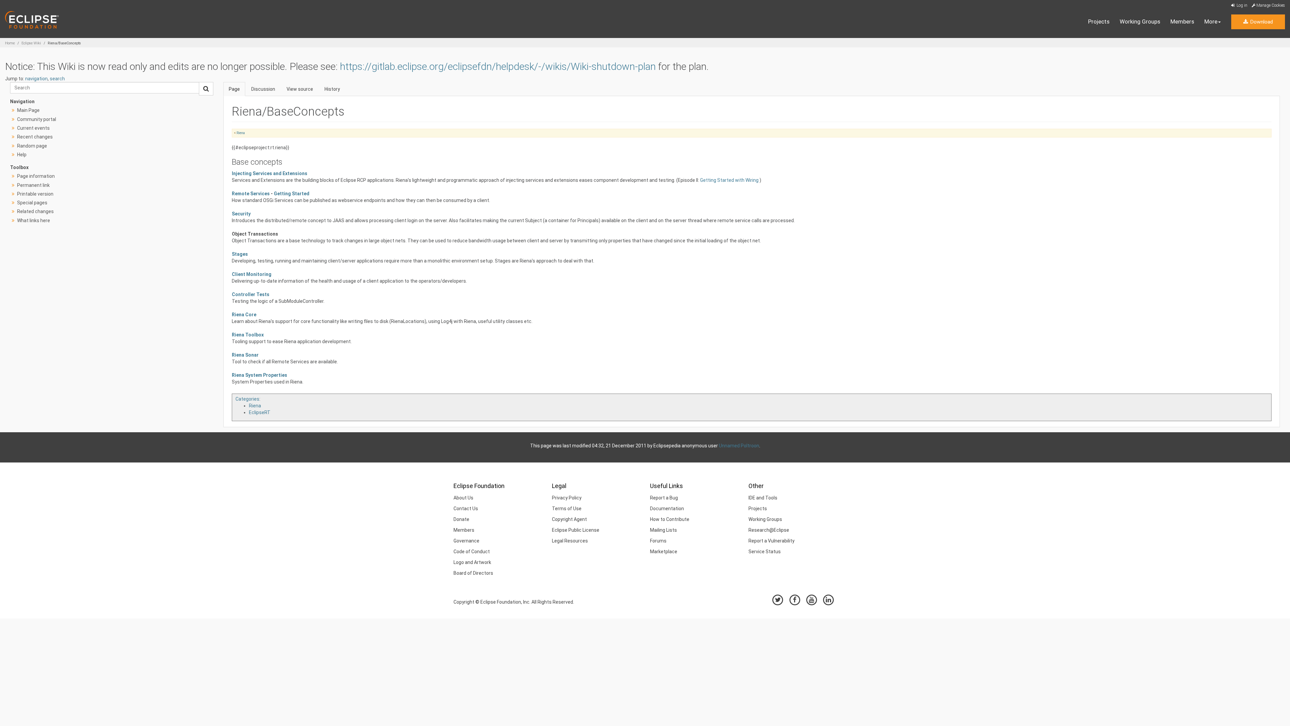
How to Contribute (669, 519)
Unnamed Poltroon (739, 445)
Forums (658, 540)
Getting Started (291, 193)
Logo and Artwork (472, 562)
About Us (463, 497)
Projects (1099, 21)
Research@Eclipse (768, 530)
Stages (240, 254)
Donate (461, 519)
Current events (33, 128)
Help (22, 154)
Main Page (28, 110)
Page (234, 89)
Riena (240, 133)
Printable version (35, 194)
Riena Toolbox (248, 334)
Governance (466, 540)
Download (1261, 22)
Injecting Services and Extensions (269, 173)
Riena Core (244, 314)
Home (10, 43)
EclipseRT (259, 412)
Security (241, 213)
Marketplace (663, 551)
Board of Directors (473, 573)
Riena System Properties (259, 375)
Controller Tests (250, 294)
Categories (247, 399)
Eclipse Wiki (31, 43)
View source (300, 89)
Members (1182, 21)
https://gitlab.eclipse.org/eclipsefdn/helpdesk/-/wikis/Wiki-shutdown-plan (498, 66)
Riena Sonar (245, 355)
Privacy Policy (567, 497)
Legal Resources (570, 540)
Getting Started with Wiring (730, 180)
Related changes (35, 211)
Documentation (667, 508)
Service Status (764, 551)
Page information (36, 176)
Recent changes (35, 136)
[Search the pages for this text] (206, 88)
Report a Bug (664, 497)
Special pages (32, 202)
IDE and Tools (762, 497)
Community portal (36, 119)
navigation (36, 78)
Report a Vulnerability (771, 540)
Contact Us (466, 508)
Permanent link (33, 185)
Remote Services (251, 193)
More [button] (1210, 21)
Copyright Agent (569, 519)
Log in (1241, 5)
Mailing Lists (663, 530)
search (57, 78)
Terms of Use (567, 508)
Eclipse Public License (575, 530)
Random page (32, 146)
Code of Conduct (472, 551)
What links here (33, 220)
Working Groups (1140, 21)
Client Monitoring (251, 274)
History (332, 89)
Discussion (263, 89)
